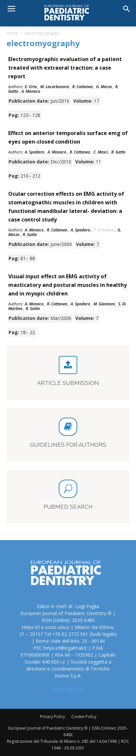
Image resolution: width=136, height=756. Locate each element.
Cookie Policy (83, 716)
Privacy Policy (52, 716)
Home (12, 33)
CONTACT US (68, 689)
